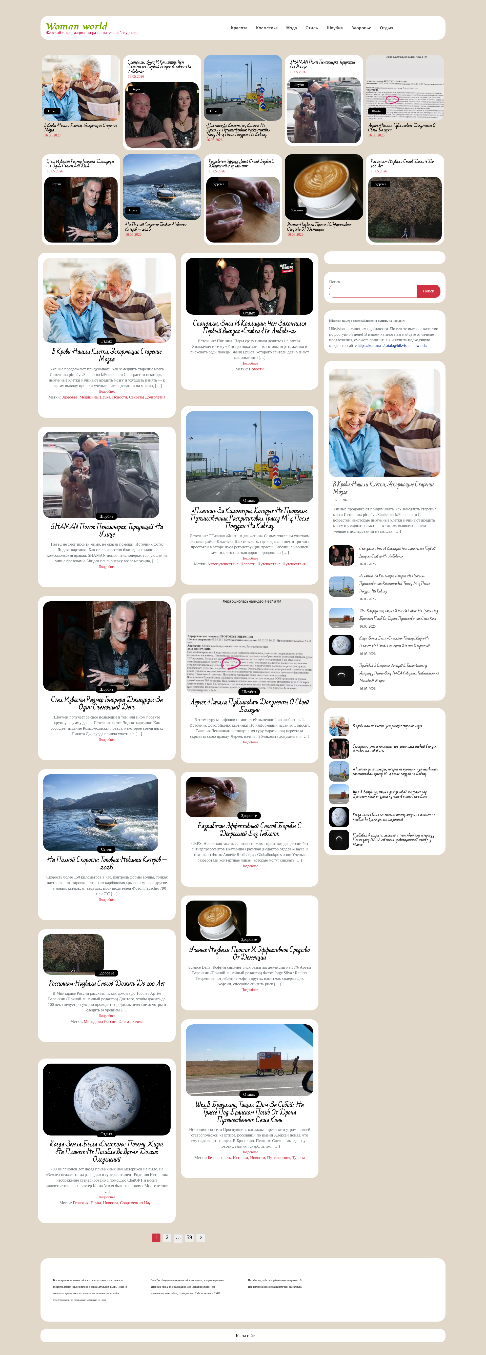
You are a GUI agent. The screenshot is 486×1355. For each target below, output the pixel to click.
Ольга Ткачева (131, 1021)
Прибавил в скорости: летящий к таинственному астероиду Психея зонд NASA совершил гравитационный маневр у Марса (399, 673)
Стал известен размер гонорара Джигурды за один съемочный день (80, 163)
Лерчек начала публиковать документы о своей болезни (402, 128)
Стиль (312, 28)
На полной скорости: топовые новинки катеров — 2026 (156, 227)
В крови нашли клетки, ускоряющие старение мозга (80, 128)
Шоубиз (335, 28)
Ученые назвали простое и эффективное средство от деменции (319, 227)
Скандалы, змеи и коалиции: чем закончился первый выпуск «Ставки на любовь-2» (159, 66)
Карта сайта (246, 1335)
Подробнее (107, 391)
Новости (119, 397)
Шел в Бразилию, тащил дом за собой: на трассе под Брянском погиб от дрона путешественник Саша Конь (249, 1112)
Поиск (334, 282)
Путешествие (268, 564)
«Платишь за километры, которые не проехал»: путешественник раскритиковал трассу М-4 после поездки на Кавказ (238, 130)
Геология (81, 1203)
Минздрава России (100, 1021)
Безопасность (219, 1157)
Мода (291, 28)
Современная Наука (137, 1203)
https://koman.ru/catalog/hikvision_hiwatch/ (392, 345)
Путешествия (294, 564)
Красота (239, 28)
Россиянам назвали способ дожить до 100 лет (402, 163)
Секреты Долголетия (147, 397)
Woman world (76, 26)
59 (189, 1237)
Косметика (267, 28)
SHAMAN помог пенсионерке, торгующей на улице (322, 64)
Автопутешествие (222, 564)
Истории (240, 1157)
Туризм (298, 1157)
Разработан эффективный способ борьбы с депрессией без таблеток (241, 163)
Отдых (386, 28)
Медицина (88, 397)
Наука (105, 397)
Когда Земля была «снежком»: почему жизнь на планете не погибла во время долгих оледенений (107, 1152)
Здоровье (361, 28)
